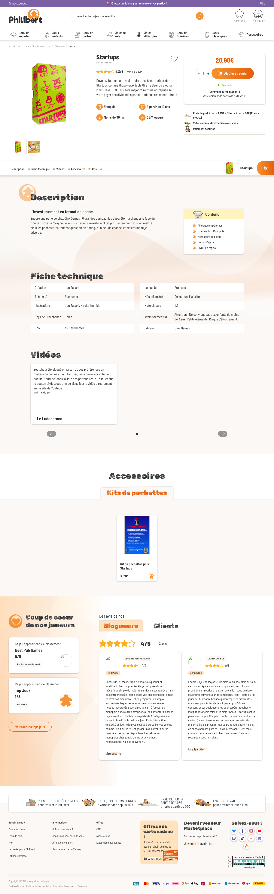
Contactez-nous (18, 3)
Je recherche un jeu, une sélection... (97, 16)
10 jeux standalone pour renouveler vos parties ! (139, 3)
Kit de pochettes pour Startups (134, 566)
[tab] (137, 493)
